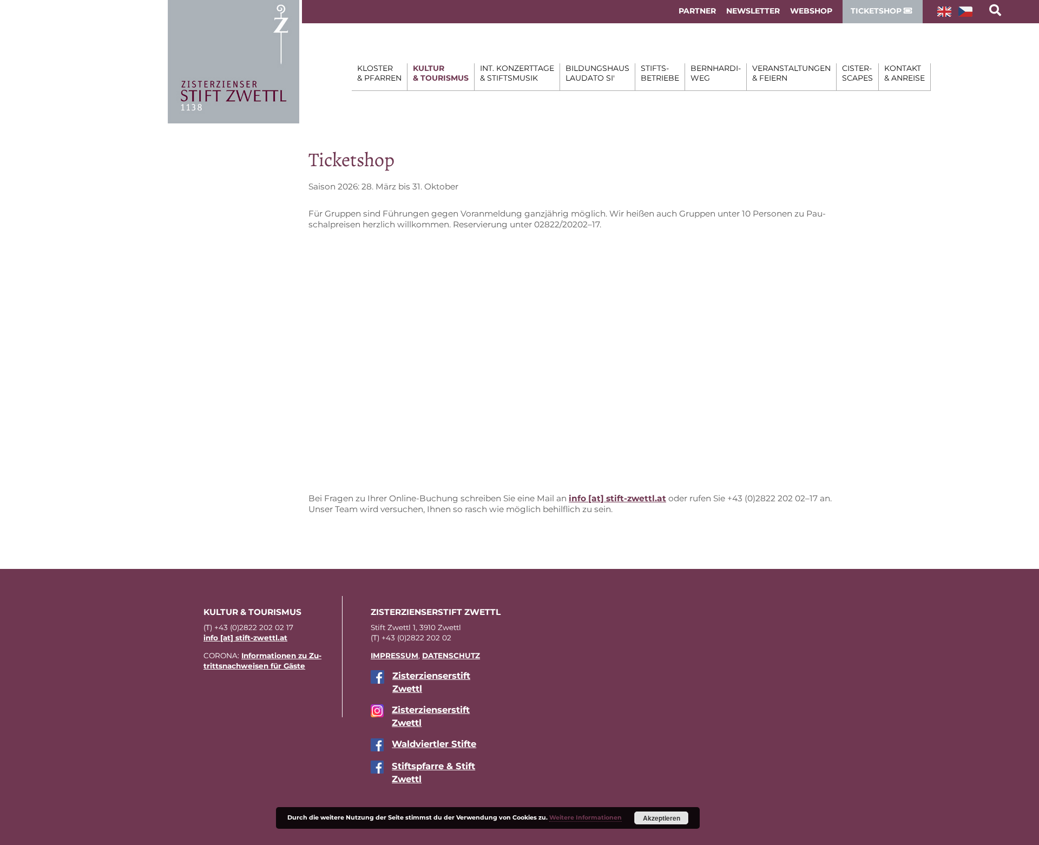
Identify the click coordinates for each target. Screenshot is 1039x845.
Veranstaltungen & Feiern (791, 73)
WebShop (811, 11)
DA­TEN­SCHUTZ (451, 655)
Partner (697, 11)
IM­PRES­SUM (394, 655)
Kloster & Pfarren (379, 73)
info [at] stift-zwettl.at (617, 498)
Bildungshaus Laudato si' (597, 73)
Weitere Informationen (585, 817)
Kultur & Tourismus (441, 73)
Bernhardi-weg (716, 73)
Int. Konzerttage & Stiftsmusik (517, 73)
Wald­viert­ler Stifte (434, 743)
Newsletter (753, 11)
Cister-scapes (857, 73)
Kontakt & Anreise (904, 73)
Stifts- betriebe (660, 73)
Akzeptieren (661, 818)
